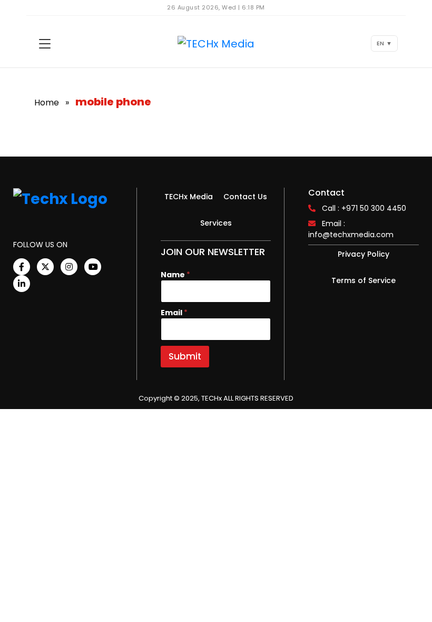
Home (46, 102)
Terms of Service (363, 280)
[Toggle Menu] (44, 43)
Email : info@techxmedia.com (351, 229)
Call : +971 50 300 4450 (364, 208)
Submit (185, 356)
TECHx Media (188, 196)
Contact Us (245, 196)
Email (174, 313)
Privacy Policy (363, 254)
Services (216, 223)
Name (175, 275)
